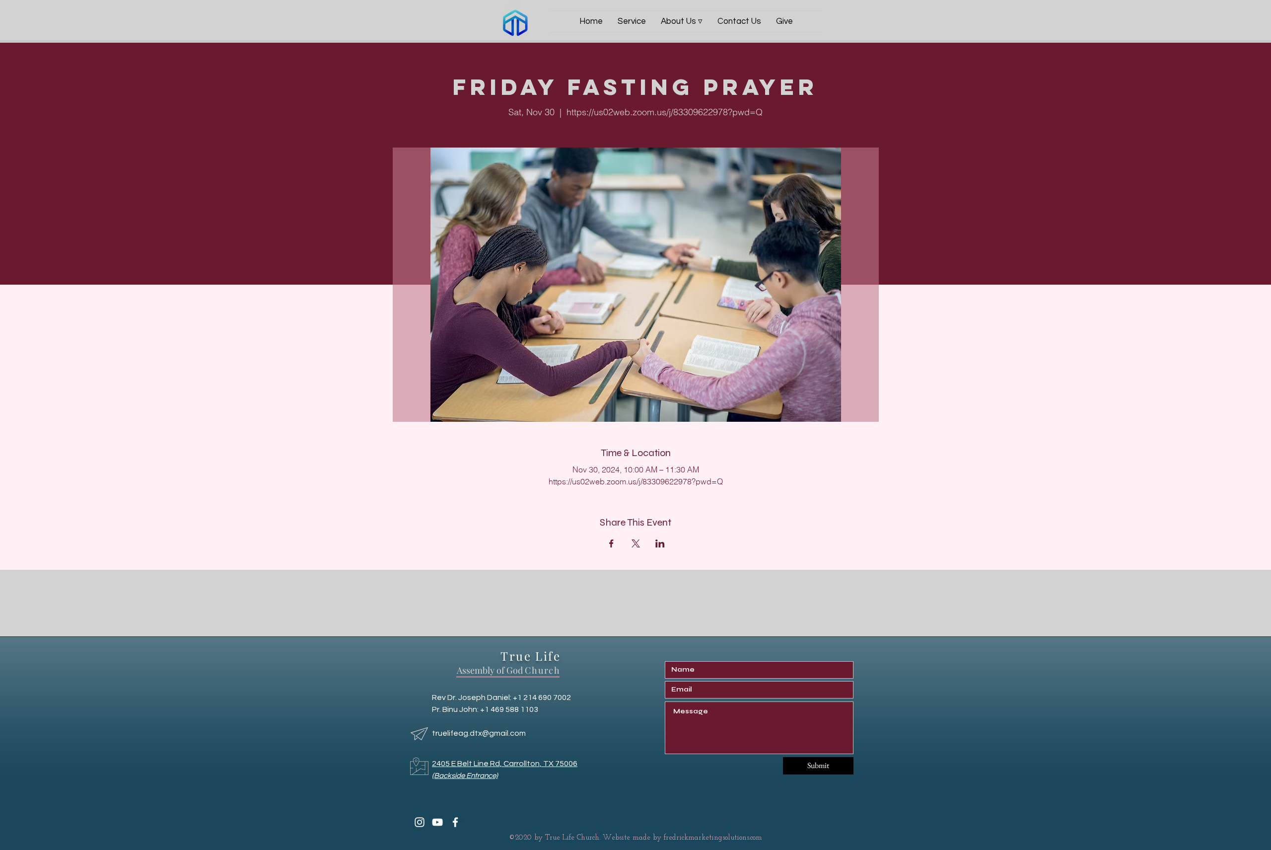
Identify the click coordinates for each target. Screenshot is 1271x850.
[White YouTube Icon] (437, 822)
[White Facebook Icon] (455, 822)
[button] (681, 21)
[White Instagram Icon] (419, 822)
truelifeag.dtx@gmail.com (479, 733)
